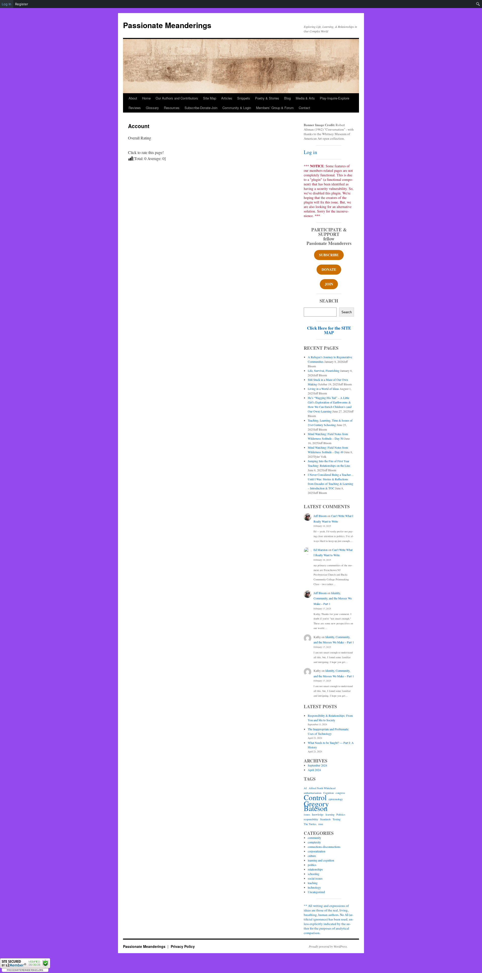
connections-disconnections (324, 847)
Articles (226, 98)
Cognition (328, 793)
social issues (315, 878)
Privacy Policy (183, 946)
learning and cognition (321, 860)
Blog (287, 98)
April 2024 (314, 770)
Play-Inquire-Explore (334, 98)
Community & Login (236, 107)
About (133, 98)
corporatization (316, 851)
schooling (313, 874)
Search (346, 312)
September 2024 (317, 765)
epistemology (336, 799)
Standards (325, 819)
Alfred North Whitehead (322, 788)
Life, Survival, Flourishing (323, 371)
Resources (171, 107)
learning (330, 814)
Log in (310, 152)
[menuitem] (478, 4)
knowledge (318, 814)
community (314, 838)
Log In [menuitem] (6, 4)
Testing (336, 819)
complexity (314, 842)
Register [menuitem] (21, 4)
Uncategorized (316, 892)
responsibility (311, 819)
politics (312, 865)
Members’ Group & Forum (275, 107)
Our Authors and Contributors (177, 98)
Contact (304, 107)
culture (312, 856)
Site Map (209, 98)
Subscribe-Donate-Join (201, 107)
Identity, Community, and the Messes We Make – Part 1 (333, 598)
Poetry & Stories (267, 98)
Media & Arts (305, 98)
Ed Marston (321, 550)
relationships (315, 869)
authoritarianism (312, 793)
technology (314, 887)
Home (146, 98)
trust (320, 824)
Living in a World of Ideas (323, 389)
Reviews (135, 107)
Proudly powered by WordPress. (328, 946)
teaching (313, 883)
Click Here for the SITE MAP (329, 330)
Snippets (243, 98)
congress (340, 793)
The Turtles (310, 824)
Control (315, 797)
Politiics (340, 814)
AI (305, 788)
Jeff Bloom (320, 516)
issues (307, 814)
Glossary (152, 107)
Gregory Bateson (316, 805)
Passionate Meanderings (167, 25)
